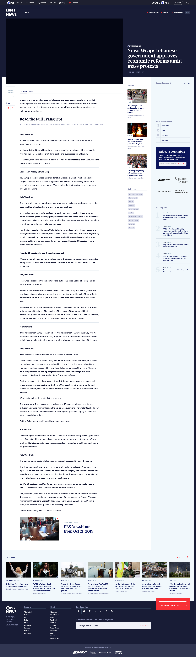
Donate (75, 3)
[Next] (187, 557)
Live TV (19, 3)
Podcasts (166, 12)
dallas (131, 213)
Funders (53, 623)
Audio (31, 91)
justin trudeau (133, 220)
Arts (14, 580)
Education (27, 633)
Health (26, 631)
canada (131, 205)
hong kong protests (135, 217)
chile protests (133, 209)
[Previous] (183, 557)
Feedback (53, 620)
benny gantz (133, 198)
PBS (10, 3)
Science (27, 628)
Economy (27, 625)
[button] (160, 3)
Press (52, 617)
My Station (42, 3)
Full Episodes (154, 12)
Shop (63, 3)
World (62, 580)
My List (53, 3)
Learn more (186, 83)
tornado (131, 228)
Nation (90, 580)
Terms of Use (54, 638)
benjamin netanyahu (135, 194)
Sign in (178, 3)
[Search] (187, 2)
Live (187, 12)
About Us (53, 612)
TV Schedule (54, 615)
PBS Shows (30, 3)
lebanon (132, 224)
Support (53, 625)
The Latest (10, 557)
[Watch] (39, 528)
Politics (35, 580)
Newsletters (178, 12)
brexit (131, 202)
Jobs (51, 633)
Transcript (23, 91)
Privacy (52, 636)
